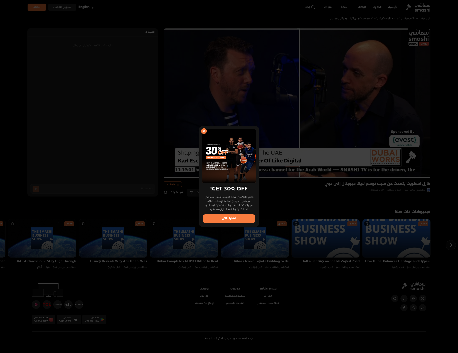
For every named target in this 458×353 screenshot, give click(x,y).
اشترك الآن (229, 218)
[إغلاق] (204, 131)
